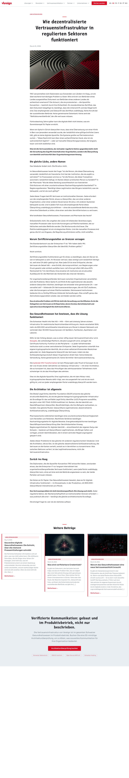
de (113, 3)
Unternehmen (82, 3)
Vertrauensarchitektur (55, 3)
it (118, 3)
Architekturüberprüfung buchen (64, 648)
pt (123, 3)
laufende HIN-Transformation (45, 363)
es (121, 3)
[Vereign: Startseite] (7, 3)
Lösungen (27, 3)
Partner (70, 3)
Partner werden (99, 3)
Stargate (33, 341)
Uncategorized (36, 14)
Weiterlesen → (9, 576)
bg (126, 3)
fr (116, 3)
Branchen (39, 3)
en (110, 3)
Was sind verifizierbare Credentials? (64, 565)
